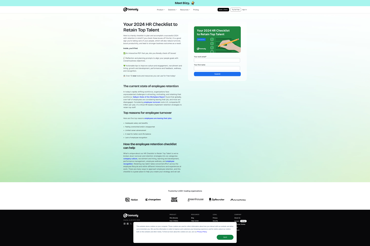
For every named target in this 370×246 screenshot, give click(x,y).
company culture (130, 159)
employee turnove (152, 102)
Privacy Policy (202, 232)
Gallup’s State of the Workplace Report (149, 97)
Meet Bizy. (182, 3)
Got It (225, 237)
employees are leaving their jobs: (158, 118)
